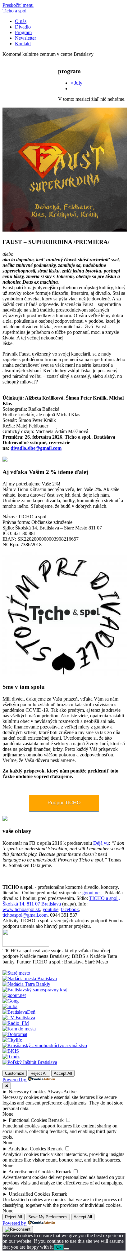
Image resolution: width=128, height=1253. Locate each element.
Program (23, 32)
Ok (59, 1247)
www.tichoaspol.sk (21, 909)
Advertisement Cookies (31, 1171)
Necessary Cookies (27, 1091)
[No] (66, 1249)
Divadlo (23, 26)
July (76, 83)
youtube (50, 909)
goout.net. (92, 892)
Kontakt (23, 43)
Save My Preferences (47, 1217)
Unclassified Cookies (29, 1194)
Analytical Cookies (27, 1148)
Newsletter (25, 38)
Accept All (63, 1073)
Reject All (39, 1073)
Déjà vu (101, 843)
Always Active (61, 1091)
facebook (70, 909)
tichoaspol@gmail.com (25, 915)
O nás (20, 21)
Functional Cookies (28, 1120)
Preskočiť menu (18, 5)
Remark (56, 1120)
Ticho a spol (14, 10)
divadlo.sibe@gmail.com (36, 448)
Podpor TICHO (64, 802)
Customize (14, 1073)
